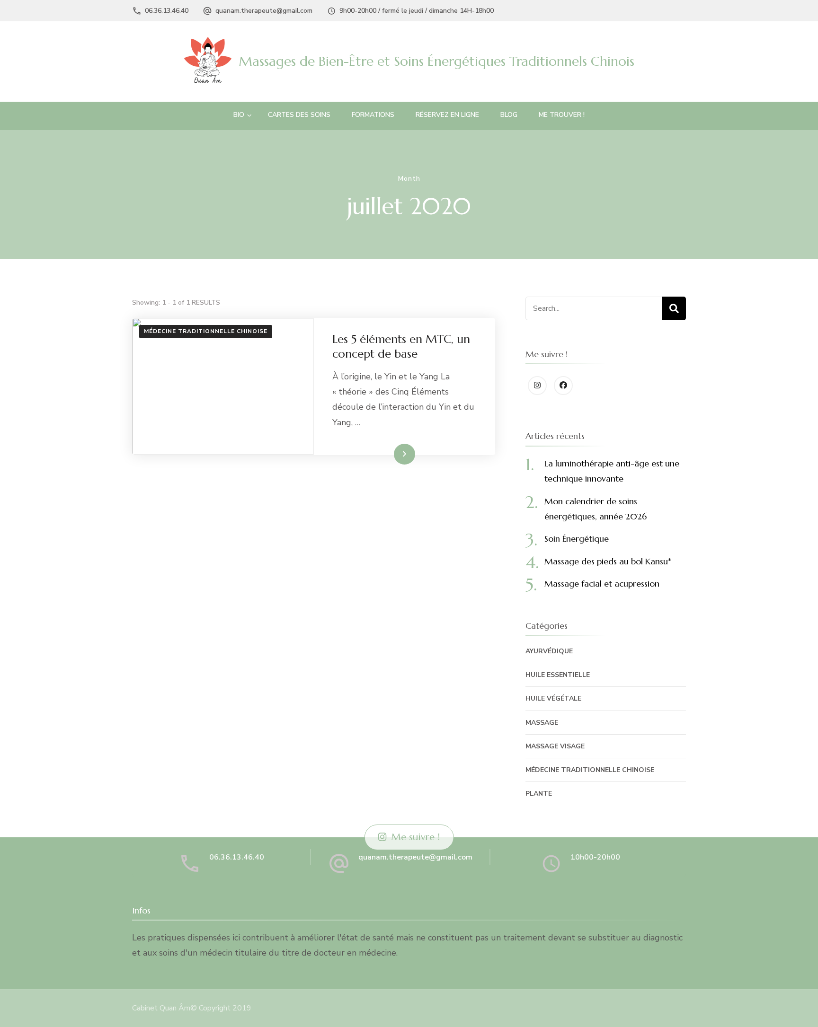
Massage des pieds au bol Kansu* (607, 561)
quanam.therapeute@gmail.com (263, 10)
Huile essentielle (557, 674)
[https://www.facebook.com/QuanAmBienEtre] (563, 385)
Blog (508, 114)
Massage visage (555, 746)
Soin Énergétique (576, 538)
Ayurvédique (549, 651)
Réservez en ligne (447, 114)
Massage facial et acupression (601, 583)
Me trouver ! (562, 114)
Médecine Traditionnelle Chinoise (205, 331)
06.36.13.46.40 (166, 10)
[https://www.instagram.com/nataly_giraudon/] (537, 385)
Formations (373, 114)
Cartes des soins (299, 114)
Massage (541, 722)
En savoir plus (386, 453)
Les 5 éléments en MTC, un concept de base (401, 346)
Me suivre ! (415, 837)
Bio (238, 114)
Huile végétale (553, 698)
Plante (538, 793)
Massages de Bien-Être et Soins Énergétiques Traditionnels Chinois (436, 61)
